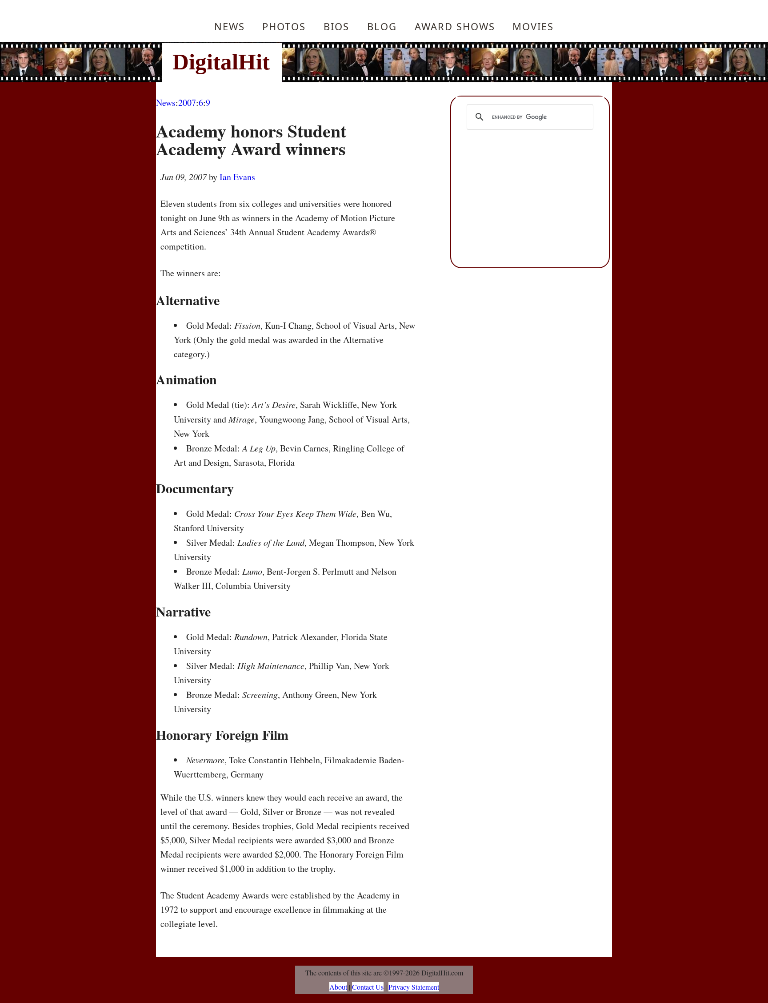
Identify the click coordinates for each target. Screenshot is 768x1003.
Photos (284, 26)
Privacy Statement (413, 986)
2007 (187, 103)
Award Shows (455, 26)
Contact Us (368, 986)
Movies (533, 26)
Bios (336, 26)
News (229, 26)
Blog (382, 26)
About (338, 986)
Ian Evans (237, 177)
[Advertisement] (444, 62)
